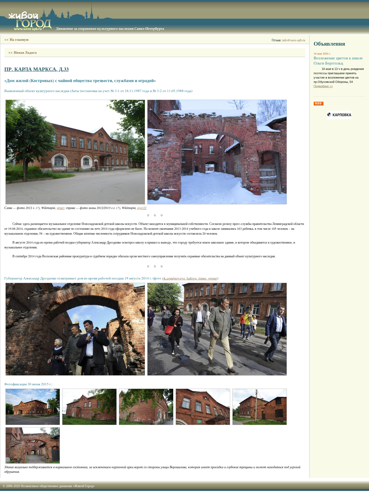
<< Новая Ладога (22, 52)
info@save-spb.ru (293, 40)
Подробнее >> (323, 86)
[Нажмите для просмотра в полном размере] (75, 152)
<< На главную (16, 39)
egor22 (141, 207)
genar (60, 207)
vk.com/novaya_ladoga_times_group (189, 278)
